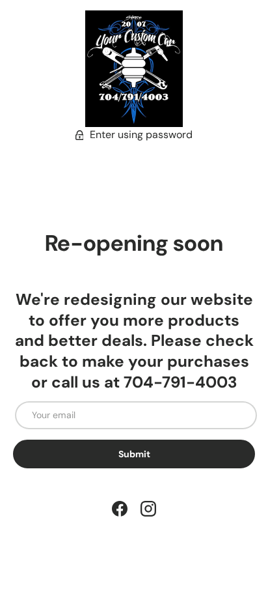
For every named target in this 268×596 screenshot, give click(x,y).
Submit (134, 454)
